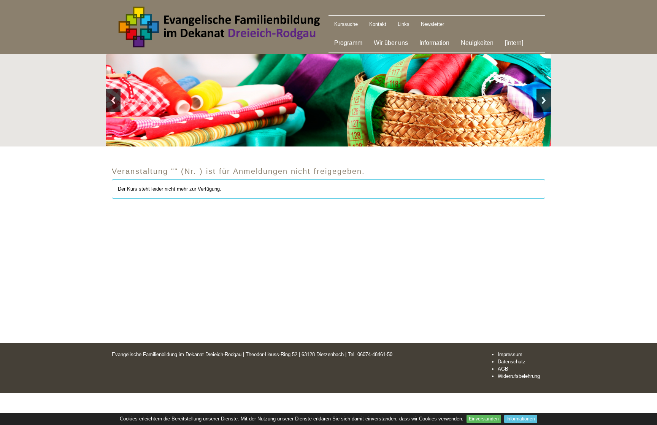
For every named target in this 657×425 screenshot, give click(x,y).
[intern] (514, 43)
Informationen (520, 419)
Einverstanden (484, 419)
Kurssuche (346, 24)
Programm (348, 43)
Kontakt (377, 24)
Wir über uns (391, 43)
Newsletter (432, 24)
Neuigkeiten (477, 43)
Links (403, 24)
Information (434, 43)
